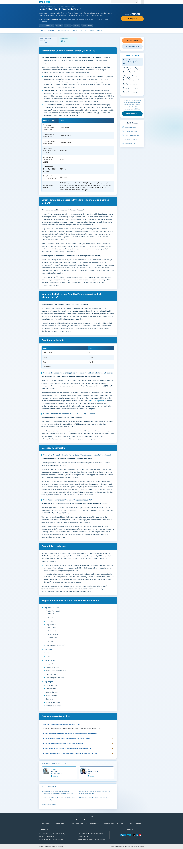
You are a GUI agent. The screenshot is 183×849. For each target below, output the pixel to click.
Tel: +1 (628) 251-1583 (45, 839)
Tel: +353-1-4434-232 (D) (85, 839)
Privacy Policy (93, 823)
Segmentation (63, 30)
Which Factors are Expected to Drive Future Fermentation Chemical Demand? (132, 70)
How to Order (45, 823)
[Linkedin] (137, 835)
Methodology (95, 30)
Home (40, 6)
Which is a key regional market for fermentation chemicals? (63, 743)
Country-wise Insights (130, 84)
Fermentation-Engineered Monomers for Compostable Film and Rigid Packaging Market (57, 792)
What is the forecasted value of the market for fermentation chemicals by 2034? (70, 733)
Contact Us (102, 820)
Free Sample (133, 41)
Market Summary (47, 30)
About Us (78, 820)
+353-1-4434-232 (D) (132, 135)
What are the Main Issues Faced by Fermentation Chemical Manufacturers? (131, 78)
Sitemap (138, 823)
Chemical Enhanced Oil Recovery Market (93, 798)
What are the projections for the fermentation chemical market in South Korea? (70, 753)
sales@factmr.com (130, 143)
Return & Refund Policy (77, 823)
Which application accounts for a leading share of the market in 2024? (67, 738)
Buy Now (133, 19)
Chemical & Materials (49, 6)
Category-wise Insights (130, 88)
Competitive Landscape (130, 92)
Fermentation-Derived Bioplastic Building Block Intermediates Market (95, 792)
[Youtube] (140, 835)
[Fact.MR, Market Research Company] (44, 1)
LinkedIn (55, 776)
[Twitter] (134, 835)
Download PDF (133, 46)
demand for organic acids (97, 401)
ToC (82, 30)
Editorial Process (131, 114)
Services (89, 820)
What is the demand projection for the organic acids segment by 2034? (67, 748)
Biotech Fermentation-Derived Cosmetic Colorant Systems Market (58, 799)
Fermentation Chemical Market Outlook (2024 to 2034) (131, 62)
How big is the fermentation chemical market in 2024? (61, 724)
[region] (77, 155)
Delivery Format (60, 823)
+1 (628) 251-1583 (131, 131)
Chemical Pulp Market (49, 804)
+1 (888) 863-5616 (131, 139)
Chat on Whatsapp (130, 127)
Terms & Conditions (109, 823)
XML (131, 823)
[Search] (136, 2)
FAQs (75, 30)
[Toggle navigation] (142, 2)
